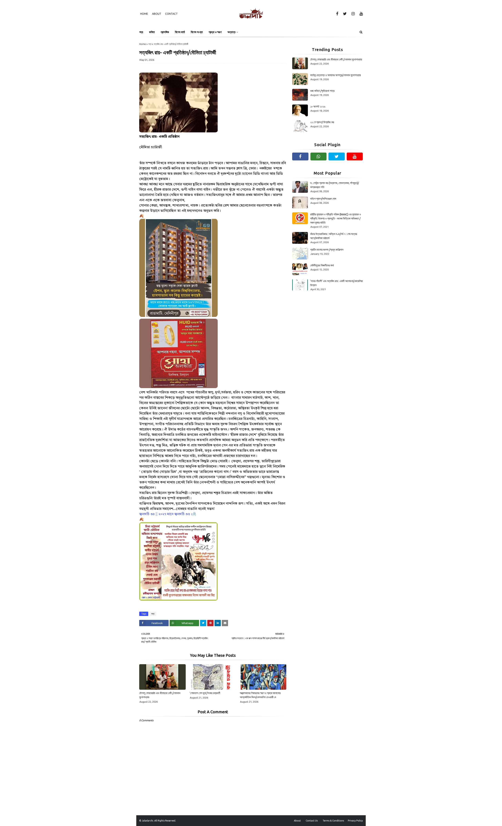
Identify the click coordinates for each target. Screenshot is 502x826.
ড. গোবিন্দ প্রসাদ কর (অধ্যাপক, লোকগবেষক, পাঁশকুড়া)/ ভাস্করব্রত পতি (334, 185)
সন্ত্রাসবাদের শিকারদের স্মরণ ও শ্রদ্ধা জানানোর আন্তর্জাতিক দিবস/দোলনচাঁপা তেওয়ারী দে (260, 695)
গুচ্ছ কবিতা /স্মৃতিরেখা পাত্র (322, 90)
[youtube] (360, 13)
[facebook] (337, 13)
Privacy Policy (355, 820)
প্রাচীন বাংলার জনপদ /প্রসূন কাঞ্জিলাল (326, 249)
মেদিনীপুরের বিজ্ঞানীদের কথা (322, 265)
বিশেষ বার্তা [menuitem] (180, 32)
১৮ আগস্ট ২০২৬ (317, 106)
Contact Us (312, 820)
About (156, 13)
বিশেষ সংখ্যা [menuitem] (197, 32)
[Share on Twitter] (203, 623)
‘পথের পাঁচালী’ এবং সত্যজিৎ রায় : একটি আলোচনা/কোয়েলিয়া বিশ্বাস (336, 283)
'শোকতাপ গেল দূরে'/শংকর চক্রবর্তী (205, 693)
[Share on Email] (225, 623)
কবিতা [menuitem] (152, 32)
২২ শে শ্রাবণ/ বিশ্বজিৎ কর (322, 122)
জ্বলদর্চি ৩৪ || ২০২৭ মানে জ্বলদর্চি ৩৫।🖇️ (167, 514)
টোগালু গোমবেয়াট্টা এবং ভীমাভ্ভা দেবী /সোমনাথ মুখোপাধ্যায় (159, 695)
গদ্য (149, 44)
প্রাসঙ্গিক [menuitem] (165, 32)
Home (144, 13)
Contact (171, 13)
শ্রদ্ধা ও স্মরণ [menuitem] (215, 32)
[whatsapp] (318, 156)
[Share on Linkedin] (218, 623)
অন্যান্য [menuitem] (231, 32)
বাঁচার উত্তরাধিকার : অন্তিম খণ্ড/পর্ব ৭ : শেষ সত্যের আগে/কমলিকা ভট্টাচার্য (333, 236)
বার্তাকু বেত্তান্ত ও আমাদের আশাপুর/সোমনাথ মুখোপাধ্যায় (335, 75)
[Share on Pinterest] (210, 623)
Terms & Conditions (333, 820)
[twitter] (345, 13)
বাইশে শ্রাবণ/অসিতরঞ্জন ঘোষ (323, 198)
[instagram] (353, 13)
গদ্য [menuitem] (141, 32)
